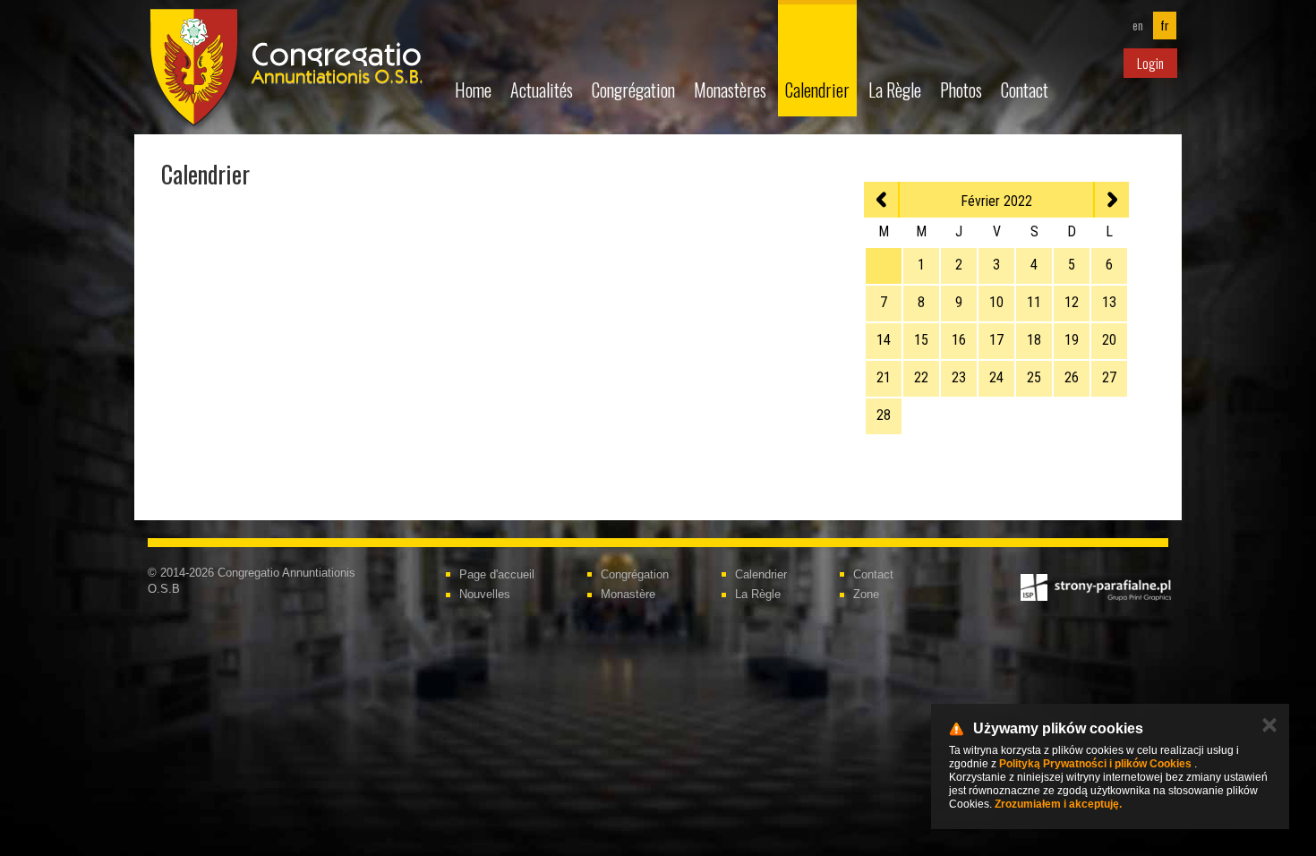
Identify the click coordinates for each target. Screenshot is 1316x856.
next (1111, 200)
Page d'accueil (496, 574)
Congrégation (633, 89)
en (1137, 25)
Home (473, 89)
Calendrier (817, 89)
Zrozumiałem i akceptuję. (1058, 804)
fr (1164, 25)
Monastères (730, 89)
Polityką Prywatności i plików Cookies (1095, 764)
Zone (866, 594)
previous (882, 200)
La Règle (894, 89)
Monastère (628, 594)
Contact (1024, 89)
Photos (961, 89)
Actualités (541, 89)
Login (1150, 63)
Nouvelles (484, 594)
